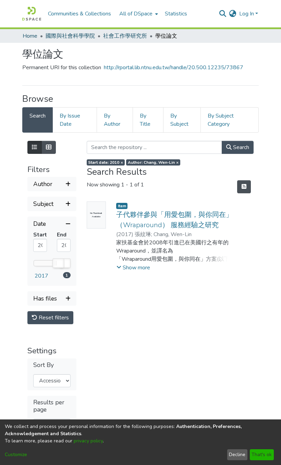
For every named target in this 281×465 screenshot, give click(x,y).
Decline (237, 454)
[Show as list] (34, 147)
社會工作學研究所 (125, 36)
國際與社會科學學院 (70, 36)
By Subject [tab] (179, 120)
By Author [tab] (112, 120)
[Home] (31, 14)
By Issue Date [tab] (70, 120)
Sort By (43, 365)
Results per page (48, 406)
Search (240, 147)
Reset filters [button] (53, 317)
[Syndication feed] (244, 186)
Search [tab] (37, 116)
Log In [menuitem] (246, 13)
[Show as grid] (48, 147)
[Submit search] (223, 14)
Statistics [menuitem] (176, 13)
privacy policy (88, 441)
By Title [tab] (145, 120)
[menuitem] (138, 13)
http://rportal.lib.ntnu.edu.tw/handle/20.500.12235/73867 (173, 67)
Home (30, 36)
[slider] (58, 263)
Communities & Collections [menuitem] (79, 13)
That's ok (262, 454)
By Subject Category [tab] (221, 120)
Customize (16, 454)
